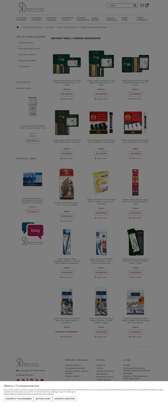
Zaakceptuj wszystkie (64, 399)
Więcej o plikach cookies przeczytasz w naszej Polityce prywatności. (29, 394)
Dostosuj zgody (43, 399)
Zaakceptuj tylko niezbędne (18, 399)
